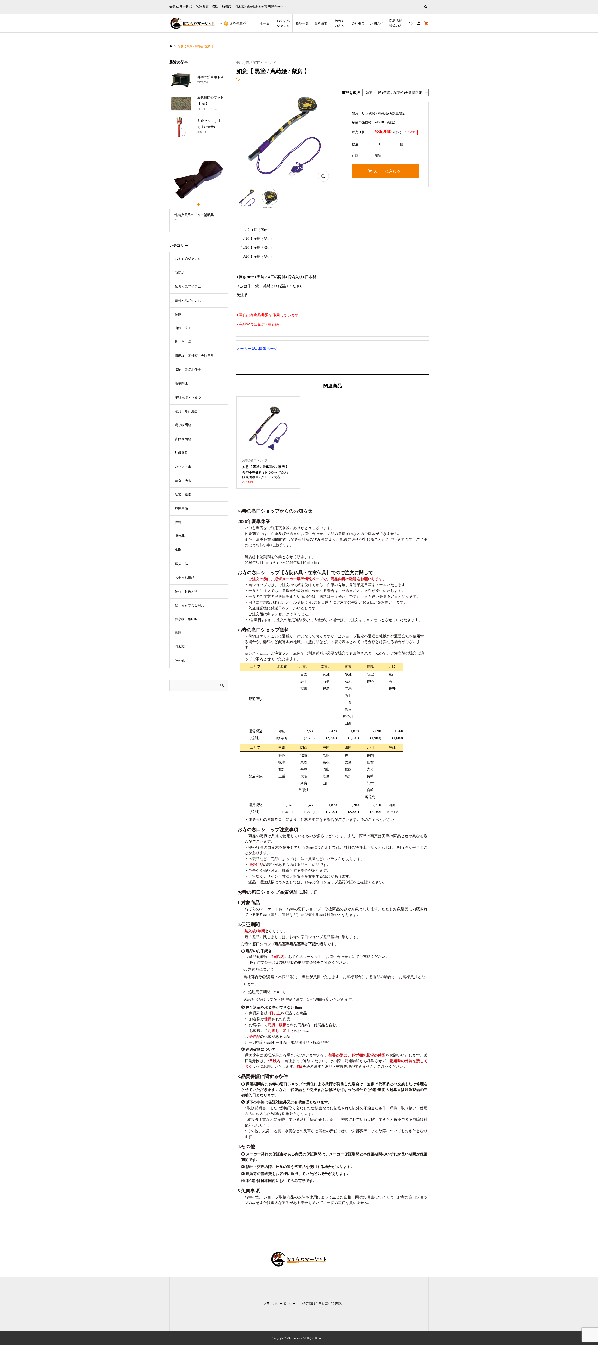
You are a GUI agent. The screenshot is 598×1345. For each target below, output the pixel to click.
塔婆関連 (181, 383)
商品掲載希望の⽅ (395, 23)
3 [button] (202, 204)
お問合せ (376, 23)
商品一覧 (302, 23)
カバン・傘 (183, 466)
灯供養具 (181, 453)
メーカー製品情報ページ (257, 349)
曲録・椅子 (183, 328)
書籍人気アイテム (188, 300)
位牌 (178, 522)
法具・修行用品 (186, 411)
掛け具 (180, 536)
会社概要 (358, 23)
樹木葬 (180, 647)
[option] (198, 188)
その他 (180, 660)
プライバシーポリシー (279, 1304)
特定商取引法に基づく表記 (322, 1304)
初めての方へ (339, 23)
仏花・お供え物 (186, 591)
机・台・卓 (183, 342)
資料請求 (320, 23)
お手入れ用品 (184, 577)
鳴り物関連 (183, 425)
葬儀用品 (181, 508)
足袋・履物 (183, 494)
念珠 (178, 550)
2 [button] (198, 204)
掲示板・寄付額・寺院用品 (194, 356)
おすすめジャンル (283, 23)
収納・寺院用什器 (188, 369)
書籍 (178, 633)
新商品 (180, 272)
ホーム (265, 23)
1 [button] (195, 204)
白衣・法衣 (183, 480)
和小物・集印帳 (186, 619)
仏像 (178, 314)
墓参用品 (181, 564)
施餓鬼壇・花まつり (189, 397)
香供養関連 (183, 439)
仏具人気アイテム (188, 286)
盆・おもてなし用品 (189, 605)
